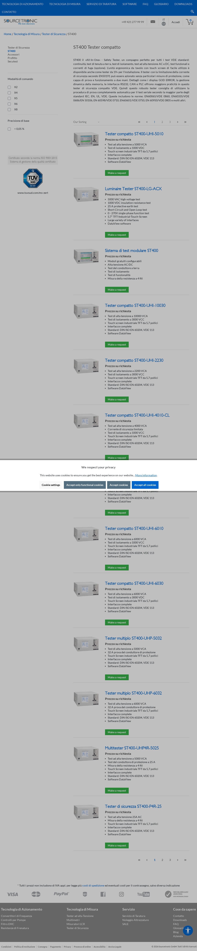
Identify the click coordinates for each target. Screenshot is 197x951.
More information (146, 475)
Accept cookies (119, 484)
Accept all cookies (145, 484)
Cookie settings (51, 484)
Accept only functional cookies (84, 484)
